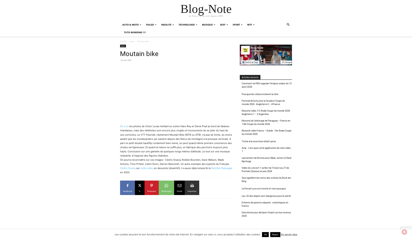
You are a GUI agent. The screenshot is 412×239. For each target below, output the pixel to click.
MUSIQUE (207, 24)
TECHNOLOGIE (187, 24)
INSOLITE (166, 24)
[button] (288, 24)
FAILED (150, 24)
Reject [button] (275, 234)
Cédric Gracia (128, 168)
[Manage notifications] (404, 232)
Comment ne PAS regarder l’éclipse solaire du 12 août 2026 (267, 85)
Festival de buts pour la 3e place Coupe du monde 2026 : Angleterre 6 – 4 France (263, 102)
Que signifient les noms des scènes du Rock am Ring (266, 180)
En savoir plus (289, 234)
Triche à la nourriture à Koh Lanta (259, 141)
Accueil (123, 41)
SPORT (236, 24)
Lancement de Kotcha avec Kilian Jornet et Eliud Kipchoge (266, 160)
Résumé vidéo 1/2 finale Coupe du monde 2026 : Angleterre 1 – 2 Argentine (266, 112)
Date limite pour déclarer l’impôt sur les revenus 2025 (266, 214)
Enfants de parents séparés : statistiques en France (265, 204)
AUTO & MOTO (130, 24)
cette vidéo (146, 168)
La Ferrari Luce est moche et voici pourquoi (264, 188)
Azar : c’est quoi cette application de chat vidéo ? (266, 150)
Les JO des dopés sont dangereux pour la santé (266, 196)
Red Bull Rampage (221, 168)
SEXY (222, 24)
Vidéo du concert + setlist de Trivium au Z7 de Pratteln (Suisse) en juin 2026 (265, 170)
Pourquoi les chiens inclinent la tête (260, 94)
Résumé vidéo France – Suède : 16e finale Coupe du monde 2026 (266, 132)
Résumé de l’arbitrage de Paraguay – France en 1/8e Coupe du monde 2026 (266, 122)
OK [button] (265, 234)
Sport (132, 41)
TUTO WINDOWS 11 (135, 32)
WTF (249, 24)
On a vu (124, 126)
